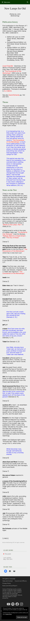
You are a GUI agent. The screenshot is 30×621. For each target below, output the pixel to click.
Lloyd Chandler (8, 66)
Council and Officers (21, 581)
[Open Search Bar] (27, 2)
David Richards (14, 95)
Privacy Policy (6, 583)
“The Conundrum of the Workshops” (15, 141)
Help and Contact (7, 581)
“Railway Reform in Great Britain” (14, 236)
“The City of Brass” (12, 237)
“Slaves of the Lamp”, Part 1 (12, 225)
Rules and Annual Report (9, 585)
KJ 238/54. (8, 91)
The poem (8, 554)
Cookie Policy (8, 614)
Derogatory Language (8, 578)
